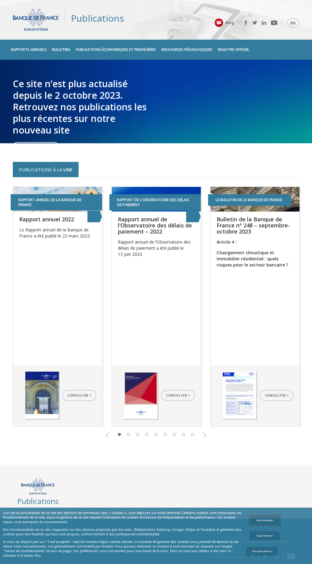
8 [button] (183, 434)
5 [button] (156, 434)
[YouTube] (274, 22)
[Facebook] (245, 22)
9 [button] (192, 434)
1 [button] (119, 434)
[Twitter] (255, 22)
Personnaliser (262, 551)
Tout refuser (264, 535)
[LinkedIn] (264, 22)
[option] (156, 101)
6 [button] (165, 434)
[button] (108, 434)
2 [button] (128, 434)
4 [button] (146, 434)
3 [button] (137, 434)
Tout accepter (265, 520)
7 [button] (174, 434)
